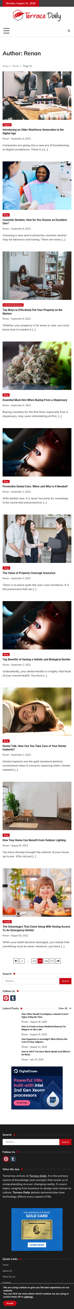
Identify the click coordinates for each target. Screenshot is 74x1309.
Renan (6, 138)
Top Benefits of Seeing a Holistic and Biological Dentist (36, 659)
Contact (7, 1282)
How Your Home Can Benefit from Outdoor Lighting (34, 840)
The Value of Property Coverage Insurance (29, 573)
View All (63, 1008)
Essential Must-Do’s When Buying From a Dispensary (35, 400)
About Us (7, 1270)
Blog (6, 214)
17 (52, 961)
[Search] (68, 30)
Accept (10, 1303)
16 (46, 961)
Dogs (6, 568)
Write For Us (9, 1276)
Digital (7, 124)
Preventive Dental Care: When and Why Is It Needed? (35, 486)
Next (58, 961)
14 (34, 961)
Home (6, 1264)
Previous (16, 961)
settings (28, 1296)
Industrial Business (13, 304)
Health (7, 921)
